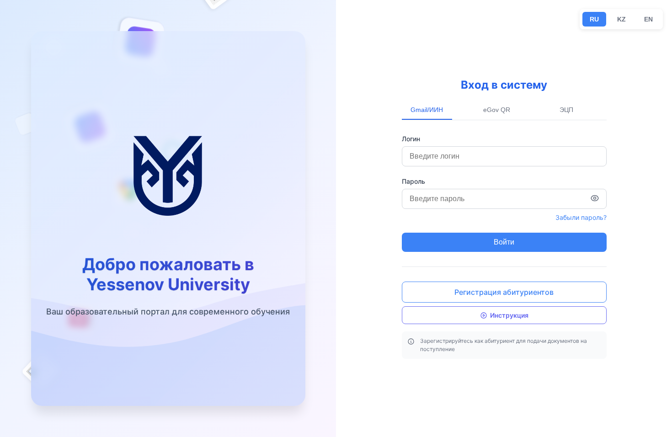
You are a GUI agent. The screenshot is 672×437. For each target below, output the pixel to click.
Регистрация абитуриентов (504, 292)
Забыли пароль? (581, 217)
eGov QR (496, 109)
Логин (411, 139)
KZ (621, 19)
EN (648, 19)
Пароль (413, 181)
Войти (504, 242)
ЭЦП (566, 109)
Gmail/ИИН (427, 109)
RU (594, 19)
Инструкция (509, 315)
